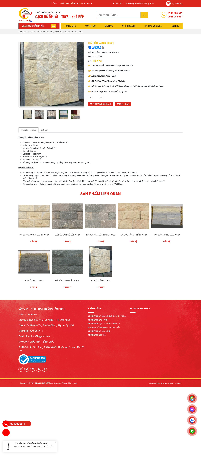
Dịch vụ (109, 25)
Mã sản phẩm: (94, 52)
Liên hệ (175, 25)
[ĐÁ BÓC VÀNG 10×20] (28, 114)
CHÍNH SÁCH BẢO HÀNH (97, 320)
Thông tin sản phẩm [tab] (28, 130)
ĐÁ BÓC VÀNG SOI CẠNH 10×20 (34, 234)
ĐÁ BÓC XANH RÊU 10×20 (67, 280)
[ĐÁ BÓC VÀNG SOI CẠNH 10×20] (34, 216)
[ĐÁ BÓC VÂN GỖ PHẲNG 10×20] (100, 216)
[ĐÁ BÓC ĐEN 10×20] (34, 261)
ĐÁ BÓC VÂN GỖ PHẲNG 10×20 (100, 234)
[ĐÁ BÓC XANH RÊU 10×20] (67, 261)
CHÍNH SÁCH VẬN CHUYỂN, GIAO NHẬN (104, 323)
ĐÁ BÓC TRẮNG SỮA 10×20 (167, 234)
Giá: (90, 61)
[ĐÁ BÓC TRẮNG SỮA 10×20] (167, 216)
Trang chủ (70, 25)
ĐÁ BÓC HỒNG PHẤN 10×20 (134, 234)
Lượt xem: (92, 56)
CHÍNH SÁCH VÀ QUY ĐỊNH (99, 331)
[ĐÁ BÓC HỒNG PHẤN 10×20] (133, 216)
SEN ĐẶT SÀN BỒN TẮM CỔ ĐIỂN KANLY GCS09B (35, 443)
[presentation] (20, 114)
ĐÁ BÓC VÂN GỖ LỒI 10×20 (67, 234)
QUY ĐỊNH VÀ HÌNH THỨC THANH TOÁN (104, 327)
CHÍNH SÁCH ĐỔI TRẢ (97, 335)
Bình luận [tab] (44, 130)
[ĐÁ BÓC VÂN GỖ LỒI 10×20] (67, 216)
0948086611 (17, 423)
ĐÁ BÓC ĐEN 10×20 (34, 280)
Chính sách (128, 25)
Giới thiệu (90, 25)
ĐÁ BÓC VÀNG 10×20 (100, 280)
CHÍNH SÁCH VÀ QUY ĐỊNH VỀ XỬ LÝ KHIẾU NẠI (107, 316)
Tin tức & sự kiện (153, 25)
